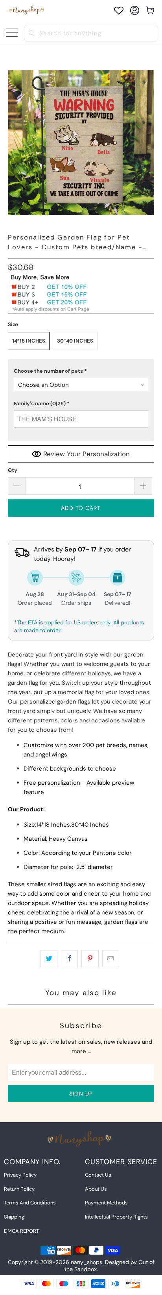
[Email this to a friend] (110, 958)
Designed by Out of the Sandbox (109, 1266)
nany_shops (86, 1262)
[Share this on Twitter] (48, 958)
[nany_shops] (27, 10)
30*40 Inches (75, 340)
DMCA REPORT (21, 1231)
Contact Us (98, 1175)
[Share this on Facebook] (69, 958)
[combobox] (91, 33)
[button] (81, 371)
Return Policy (19, 1189)
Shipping (14, 1216)
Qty (12, 470)
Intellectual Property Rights (116, 1216)
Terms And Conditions (30, 1202)
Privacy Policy (20, 1175)
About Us (96, 1189)
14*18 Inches (28, 340)
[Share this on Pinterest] (89, 958)
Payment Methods (106, 1202)
